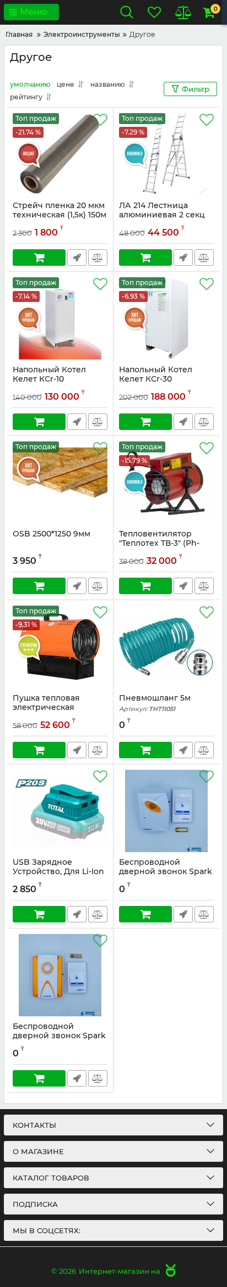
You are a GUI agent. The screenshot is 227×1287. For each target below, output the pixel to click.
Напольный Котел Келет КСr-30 (155, 374)
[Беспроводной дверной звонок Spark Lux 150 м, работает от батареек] (60, 975)
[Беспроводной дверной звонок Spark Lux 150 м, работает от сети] (166, 811)
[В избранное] (100, 120)
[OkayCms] (169, 1271)
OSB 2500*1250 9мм (51, 534)
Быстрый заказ (77, 257)
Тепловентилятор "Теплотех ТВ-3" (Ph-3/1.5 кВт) (159, 543)
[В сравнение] (97, 257)
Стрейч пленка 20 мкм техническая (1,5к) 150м (59, 210)
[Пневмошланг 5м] (166, 647)
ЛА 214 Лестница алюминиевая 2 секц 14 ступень (162, 215)
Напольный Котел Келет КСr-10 (49, 374)
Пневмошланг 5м (155, 703)
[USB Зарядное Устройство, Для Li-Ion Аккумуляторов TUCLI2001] (60, 811)
